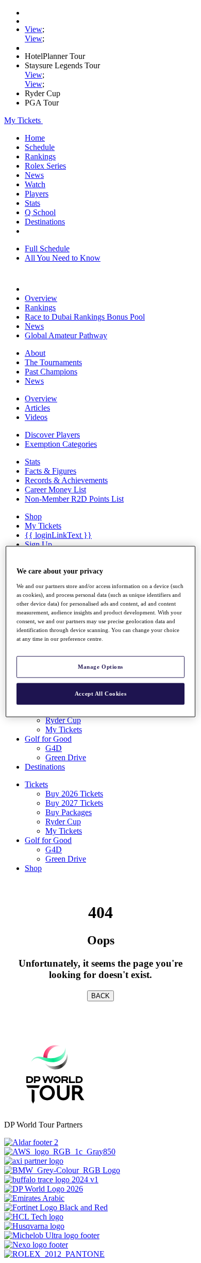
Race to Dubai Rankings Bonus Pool (85, 316)
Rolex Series (45, 165)
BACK (100, 996)
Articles (37, 407)
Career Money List (55, 489)
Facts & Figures (50, 471)
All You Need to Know (62, 257)
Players (36, 193)
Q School (40, 212)
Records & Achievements (66, 480)
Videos (36, 417)
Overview (41, 298)
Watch (35, 184)
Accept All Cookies (100, 693)
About (35, 353)
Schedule (40, 147)
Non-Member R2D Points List (74, 498)
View (33, 29)
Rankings (40, 156)
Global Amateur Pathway (66, 335)
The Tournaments (53, 362)
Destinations (45, 221)
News (34, 175)
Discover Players (52, 434)
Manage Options (100, 667)
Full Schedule (47, 248)
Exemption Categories (61, 444)
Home (35, 137)
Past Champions (51, 371)
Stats (32, 203)
